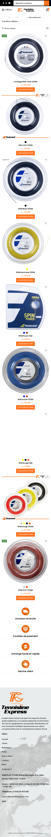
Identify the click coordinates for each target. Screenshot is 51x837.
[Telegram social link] (9, 3)
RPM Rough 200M (25, 526)
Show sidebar (10, 28)
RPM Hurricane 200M (25, 272)
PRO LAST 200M (26, 145)
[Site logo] (25, 10)
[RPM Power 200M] (25, 370)
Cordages (22, 17)
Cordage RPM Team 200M (25, 81)
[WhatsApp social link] (6, 3)
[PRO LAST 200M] (25, 116)
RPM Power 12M (25, 336)
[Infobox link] (25, 614)
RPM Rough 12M (25, 463)
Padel (4, 752)
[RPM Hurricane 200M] (25, 243)
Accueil (5, 17)
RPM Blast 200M (25, 209)
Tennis (13, 17)
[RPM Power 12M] (25, 307)
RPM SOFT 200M (25, 590)
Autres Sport (7, 756)
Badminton (6, 748)
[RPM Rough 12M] (25, 434)
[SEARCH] (46, 3)
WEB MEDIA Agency (34, 833)
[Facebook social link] (3, 3)
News (4, 764)
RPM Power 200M (25, 399)
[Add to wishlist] (46, 36)
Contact (5, 760)
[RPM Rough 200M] (25, 497)
